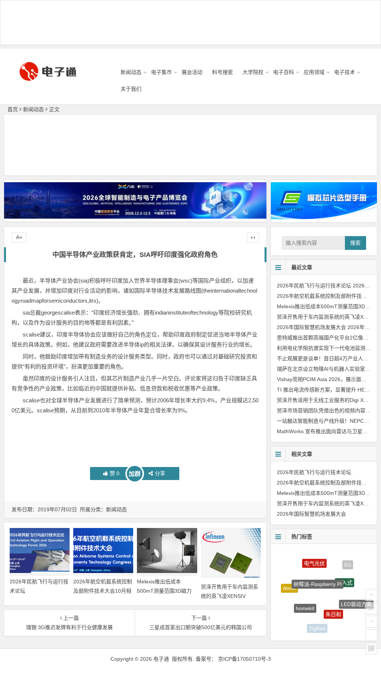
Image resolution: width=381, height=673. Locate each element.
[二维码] (371, 648)
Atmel (289, 584)
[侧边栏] (253, 237)
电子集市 (161, 72)
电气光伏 (314, 558)
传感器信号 (344, 623)
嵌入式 (344, 573)
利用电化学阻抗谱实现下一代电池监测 (321, 348)
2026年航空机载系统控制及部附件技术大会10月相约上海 (102, 591)
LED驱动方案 (356, 599)
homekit (305, 598)
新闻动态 (131, 72)
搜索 (355, 243)
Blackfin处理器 (294, 613)
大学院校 (253, 72)
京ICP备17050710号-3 (244, 659)
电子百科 (283, 72)
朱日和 (333, 603)
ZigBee (317, 624)
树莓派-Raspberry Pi (318, 573)
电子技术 (344, 72)
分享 (160, 473)
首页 (12, 109)
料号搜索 (222, 72)
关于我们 (131, 89)
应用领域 (314, 72)
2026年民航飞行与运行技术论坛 (314, 286)
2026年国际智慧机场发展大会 (311, 327)
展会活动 (192, 72)
